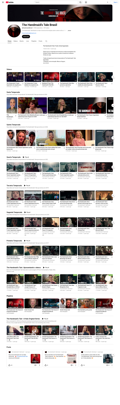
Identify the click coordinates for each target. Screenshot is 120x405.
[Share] (31, 365)
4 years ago (64, 352)
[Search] (80, 2)
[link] (24, 359)
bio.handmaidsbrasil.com (29, 33)
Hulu (8, 340)
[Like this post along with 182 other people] (81, 365)
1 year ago (27, 352)
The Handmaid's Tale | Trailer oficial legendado (55, 46)
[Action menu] (39, 365)
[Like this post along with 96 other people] (45, 365)
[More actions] (23, 83)
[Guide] (3, 2)
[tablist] (60, 41)
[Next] (113, 77)
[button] (46, 63)
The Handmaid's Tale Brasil (13, 176)
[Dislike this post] (14, 365)
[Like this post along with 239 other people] (9, 365)
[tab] (10, 41)
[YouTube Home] (10, 2)
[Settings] (108, 2)
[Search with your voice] (86, 2)
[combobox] (56, 2)
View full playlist (10, 313)
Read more (46, 63)
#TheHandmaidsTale (22, 356)
